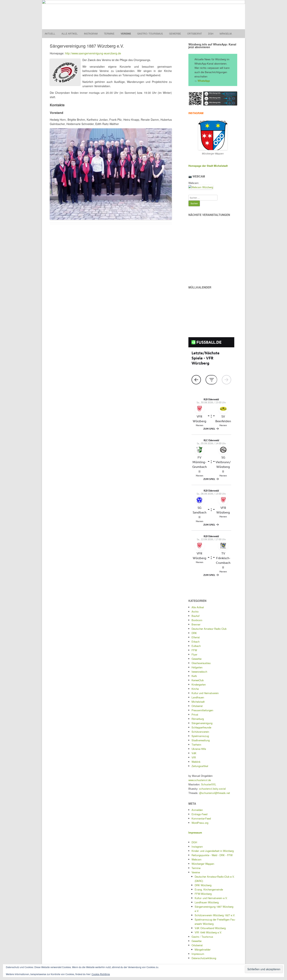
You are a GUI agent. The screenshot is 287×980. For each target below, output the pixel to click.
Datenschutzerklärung (204, 958)
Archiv (195, 611)
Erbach (196, 641)
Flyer (194, 654)
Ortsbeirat (194, 33)
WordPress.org (200, 823)
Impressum (198, 954)
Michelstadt (198, 701)
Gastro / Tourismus (150, 33)
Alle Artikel (70, 33)
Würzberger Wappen (203, 864)
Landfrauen (198, 697)
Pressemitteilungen (202, 710)
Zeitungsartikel (200, 766)
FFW (194, 650)
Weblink (196, 762)
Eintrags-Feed (199, 814)
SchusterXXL (208, 784)
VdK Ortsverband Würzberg (210, 928)
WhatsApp (204, 80)
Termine (109, 33)
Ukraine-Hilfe (199, 749)
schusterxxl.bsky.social (212, 788)
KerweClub (198, 680)
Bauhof (196, 616)
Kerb (194, 676)
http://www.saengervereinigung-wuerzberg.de (93, 53)
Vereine (126, 33)
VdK (194, 753)
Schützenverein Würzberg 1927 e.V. (215, 915)
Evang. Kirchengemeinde (209, 889)
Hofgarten (197, 667)
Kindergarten (199, 684)
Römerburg (198, 719)
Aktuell (50, 33)
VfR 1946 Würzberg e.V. (208, 932)
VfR (194, 757)
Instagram (91, 33)
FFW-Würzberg (203, 894)
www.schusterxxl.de (199, 780)
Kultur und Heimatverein (205, 693)
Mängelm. (226, 33)
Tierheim (196, 744)
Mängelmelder (202, 949)
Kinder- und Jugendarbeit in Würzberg (213, 851)
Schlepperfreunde (201, 727)
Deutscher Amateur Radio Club (209, 629)
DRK (194, 633)
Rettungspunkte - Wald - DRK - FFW (212, 855)
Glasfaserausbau (201, 663)
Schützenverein (200, 731)
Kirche (195, 689)
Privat (195, 714)
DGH (210, 33)
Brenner (196, 624)
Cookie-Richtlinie (101, 974)
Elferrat (196, 637)
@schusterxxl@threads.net (214, 793)
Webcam (196, 859)
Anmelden (197, 810)
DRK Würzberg (203, 885)
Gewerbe (175, 33)
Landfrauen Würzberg (207, 902)
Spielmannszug (200, 736)
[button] (195, 98)
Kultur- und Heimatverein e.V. (211, 898)
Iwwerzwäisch (199, 671)
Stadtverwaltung (201, 740)
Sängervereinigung (202, 723)
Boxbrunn (197, 620)
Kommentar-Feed (201, 818)
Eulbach (196, 646)
